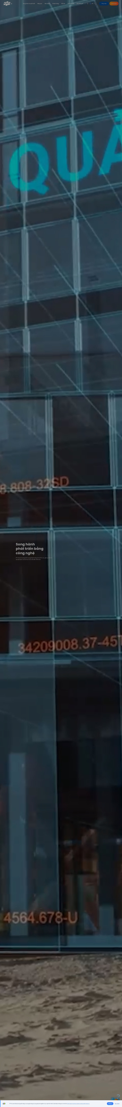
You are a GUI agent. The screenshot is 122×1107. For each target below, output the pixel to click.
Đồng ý (110, 1103)
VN (92, 3)
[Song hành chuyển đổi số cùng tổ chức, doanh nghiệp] (8, 3)
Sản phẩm (47, 3)
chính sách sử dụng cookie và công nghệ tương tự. (78, 1103)
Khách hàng (55, 3)
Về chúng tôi (80, 3)
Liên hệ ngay (114, 3)
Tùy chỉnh (117, 1103)
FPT (17, 558)
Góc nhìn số (71, 3)
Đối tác (63, 3)
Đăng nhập (104, 3)
